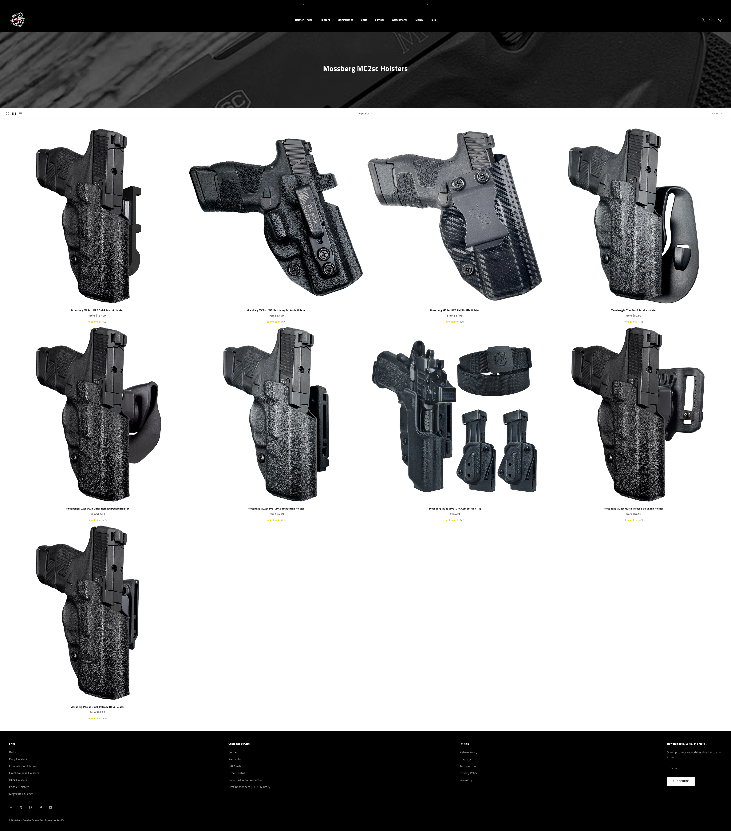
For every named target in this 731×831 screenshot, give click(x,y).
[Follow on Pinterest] (41, 807)
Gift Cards (234, 766)
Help (433, 20)
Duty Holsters (18, 759)
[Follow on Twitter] (21, 807)
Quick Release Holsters (24, 773)
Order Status (236, 773)
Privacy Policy (469, 773)
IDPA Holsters (18, 780)
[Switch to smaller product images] (14, 113)
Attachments (400, 20)
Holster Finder (303, 20)
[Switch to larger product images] (7, 113)
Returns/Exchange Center (245, 780)
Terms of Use (468, 766)
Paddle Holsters (19, 787)
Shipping (465, 759)
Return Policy (468, 752)
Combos (380, 20)
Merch (419, 20)
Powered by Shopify (54, 820)
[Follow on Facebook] (11, 807)
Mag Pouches (345, 20)
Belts (364, 20)
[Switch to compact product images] (20, 113)
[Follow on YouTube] (51, 807)
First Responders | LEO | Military (249, 787)
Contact (233, 752)
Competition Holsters (23, 766)
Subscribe (681, 781)
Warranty (234, 759)
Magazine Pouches (21, 793)
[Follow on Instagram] (31, 807)
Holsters (325, 20)
